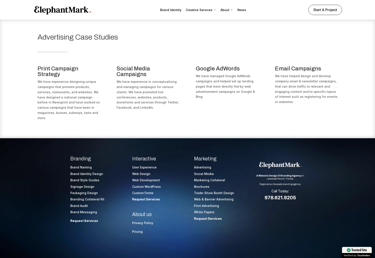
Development (150, 180)
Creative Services (199, 10)
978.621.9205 (280, 197)
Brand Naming (81, 167)
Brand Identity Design (86, 174)
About (224, 10)
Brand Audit (79, 206)
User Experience (144, 167)
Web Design (141, 174)
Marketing (205, 158)
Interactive (144, 158)
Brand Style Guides (84, 180)
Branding (80, 158)
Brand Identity (170, 10)
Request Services (84, 221)
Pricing (137, 231)
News (241, 10)
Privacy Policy (142, 223)
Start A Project (325, 10)
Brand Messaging (83, 212)
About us (142, 214)
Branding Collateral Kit (87, 199)
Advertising (202, 167)
